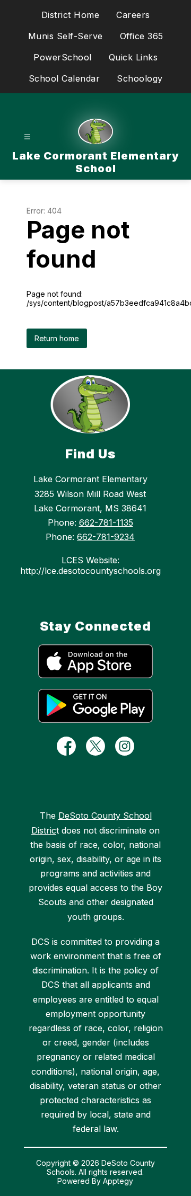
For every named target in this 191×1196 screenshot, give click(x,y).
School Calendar (64, 78)
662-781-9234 (106, 536)
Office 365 (141, 36)
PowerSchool (62, 57)
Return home (56, 338)
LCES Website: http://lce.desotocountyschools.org (90, 565)
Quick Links (133, 57)
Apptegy (118, 1180)
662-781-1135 (106, 522)
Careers (133, 15)
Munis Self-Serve (65, 36)
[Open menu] (27, 137)
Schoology (140, 78)
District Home (70, 15)
